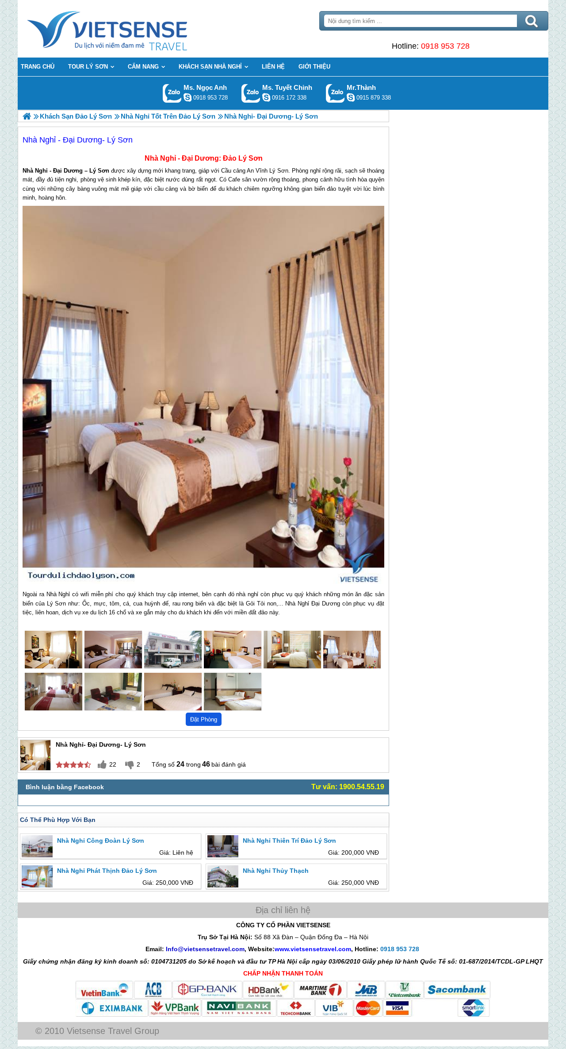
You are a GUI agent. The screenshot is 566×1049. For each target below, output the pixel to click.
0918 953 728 (445, 46)
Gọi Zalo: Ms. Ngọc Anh (172, 93)
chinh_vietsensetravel (266, 97)
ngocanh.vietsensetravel (187, 97)
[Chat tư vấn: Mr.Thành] (350, 97)
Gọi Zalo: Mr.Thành (335, 93)
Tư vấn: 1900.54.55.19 (347, 787)
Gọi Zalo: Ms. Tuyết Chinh (251, 93)
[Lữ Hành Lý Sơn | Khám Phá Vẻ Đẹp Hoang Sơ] (27, 116)
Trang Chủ (129, 29)
